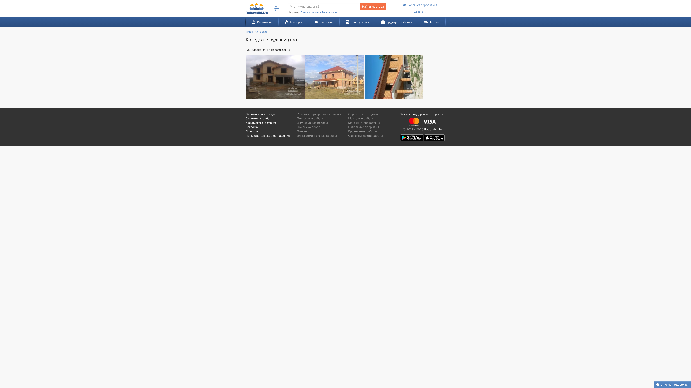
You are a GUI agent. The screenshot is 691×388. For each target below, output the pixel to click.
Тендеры (296, 22)
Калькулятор (360, 22)
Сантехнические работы (365, 135)
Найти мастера (373, 6)
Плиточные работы (310, 118)
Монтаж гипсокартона (364, 122)
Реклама (252, 127)
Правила (252, 131)
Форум (434, 22)
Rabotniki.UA (433, 129)
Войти (422, 12)
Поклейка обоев (308, 127)
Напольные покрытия (363, 127)
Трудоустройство (399, 22)
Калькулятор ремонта (261, 122)
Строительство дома (363, 114)
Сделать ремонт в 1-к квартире (319, 12)
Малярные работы (361, 118)
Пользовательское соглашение (268, 135)
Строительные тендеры (263, 114)
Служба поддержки (675, 384)
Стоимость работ (258, 118)
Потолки (303, 131)
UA (276, 6)
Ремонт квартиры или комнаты (319, 114)
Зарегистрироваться (422, 5)
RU (276, 10)
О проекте (437, 114)
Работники (264, 22)
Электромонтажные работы (317, 135)
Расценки (326, 22)
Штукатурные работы (312, 122)
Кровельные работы (362, 131)
